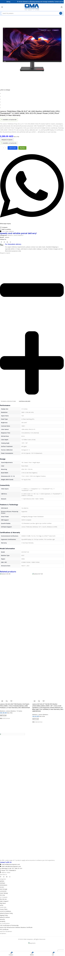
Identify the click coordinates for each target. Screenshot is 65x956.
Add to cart (12, 148)
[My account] (61, 7)
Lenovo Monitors (18, 235)
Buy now (22, 148)
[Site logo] (31, 7)
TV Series (19, 711)
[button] (32, 82)
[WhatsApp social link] (10, 242)
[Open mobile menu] (2, 7)
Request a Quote (7, 139)
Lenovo (7, 237)
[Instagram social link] (4, 242)
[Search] (60, 13)
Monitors (10, 235)
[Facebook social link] (1, 242)
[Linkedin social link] (7, 242)
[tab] (8, 401)
